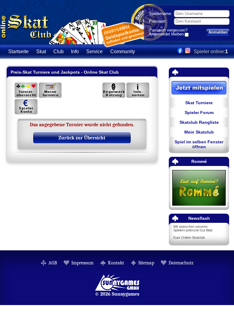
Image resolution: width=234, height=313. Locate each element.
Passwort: (158, 21)
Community (122, 51)
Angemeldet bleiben (166, 34)
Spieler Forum (199, 112)
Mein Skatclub (199, 132)
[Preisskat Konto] (26, 106)
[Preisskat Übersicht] (26, 90)
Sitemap (146, 263)
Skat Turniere (199, 102)
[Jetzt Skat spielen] (199, 88)
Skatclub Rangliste (199, 122)
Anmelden (218, 32)
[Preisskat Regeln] (113, 90)
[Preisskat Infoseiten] (137, 90)
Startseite (18, 51)
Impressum (82, 263)
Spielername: (160, 13)
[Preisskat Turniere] (50, 90)
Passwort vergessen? (168, 30)
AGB (52, 263)
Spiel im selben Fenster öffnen (199, 144)
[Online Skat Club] (62, 41)
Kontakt (116, 263)
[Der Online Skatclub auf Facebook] (180, 51)
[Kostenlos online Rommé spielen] (199, 188)
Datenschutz (180, 263)
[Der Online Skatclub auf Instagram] (188, 51)
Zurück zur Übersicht (81, 138)
